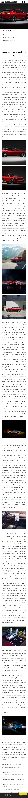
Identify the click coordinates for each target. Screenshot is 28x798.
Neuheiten (17, 789)
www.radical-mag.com (8, 792)
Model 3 (11, 678)
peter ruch (6, 34)
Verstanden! (23, 794)
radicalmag (16, 767)
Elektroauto (5, 789)
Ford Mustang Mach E (15, 764)
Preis (20, 787)
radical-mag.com (11, 40)
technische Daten (13, 787)
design (18, 792)
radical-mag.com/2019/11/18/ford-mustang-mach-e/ (12, 774)
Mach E (7, 784)
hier (17, 203)
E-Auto (11, 789)
